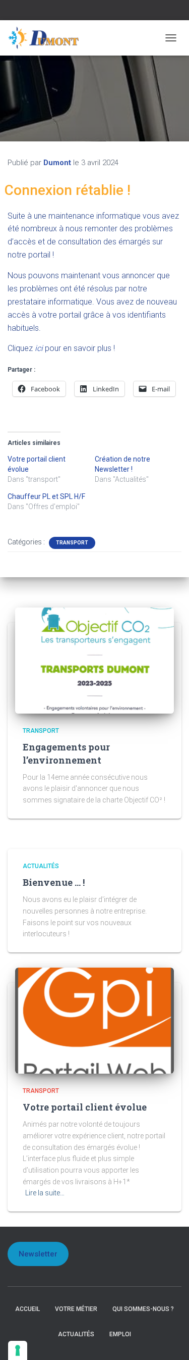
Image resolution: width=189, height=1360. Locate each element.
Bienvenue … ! (54, 882)
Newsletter (38, 1253)
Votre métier (76, 1309)
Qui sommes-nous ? (143, 1309)
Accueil (27, 1309)
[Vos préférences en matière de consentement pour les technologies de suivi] (17, 1350)
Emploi (120, 1334)
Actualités (41, 866)
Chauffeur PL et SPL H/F (46, 496)
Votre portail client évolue (85, 1107)
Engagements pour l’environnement (66, 753)
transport (72, 542)
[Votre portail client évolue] (94, 1020)
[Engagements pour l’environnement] (94, 660)
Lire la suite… (45, 1193)
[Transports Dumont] (48, 38)
